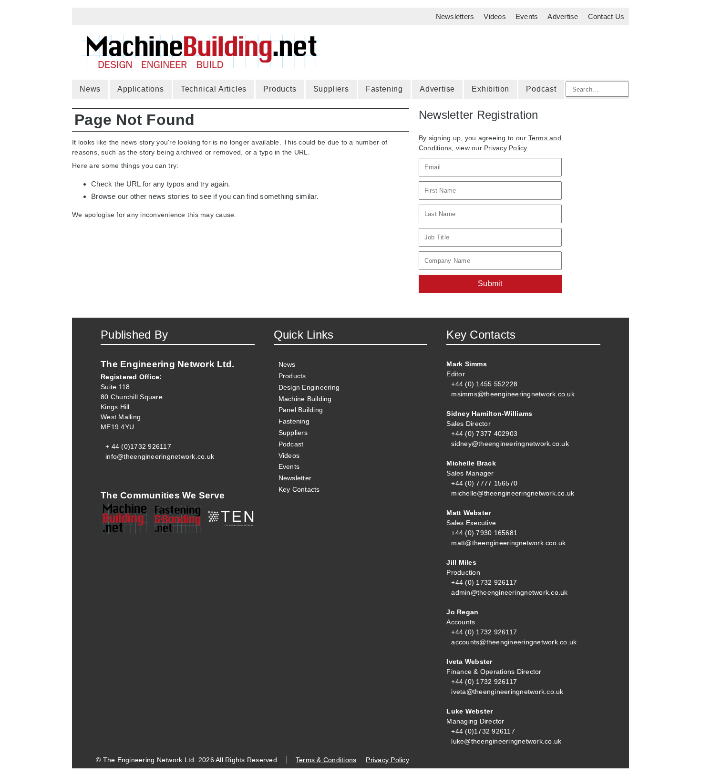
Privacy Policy (505, 148)
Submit (490, 283)
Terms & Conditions (326, 760)
